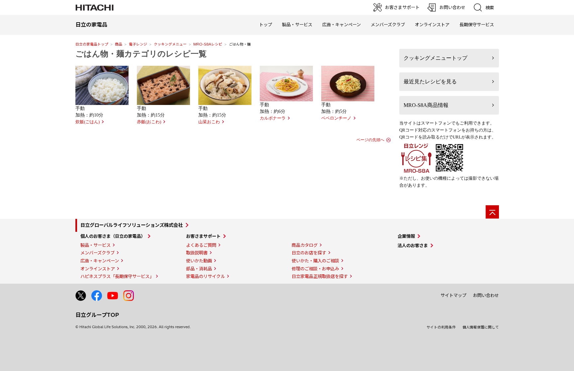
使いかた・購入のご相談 (315, 260)
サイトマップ (453, 295)
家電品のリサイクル (205, 276)
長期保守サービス (476, 24)
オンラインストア (432, 24)
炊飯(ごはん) (87, 122)
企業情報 (406, 236)
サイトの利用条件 (441, 327)
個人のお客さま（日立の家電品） (112, 236)
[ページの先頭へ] (492, 212)
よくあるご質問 (201, 245)
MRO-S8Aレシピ (207, 44)
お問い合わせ (486, 295)
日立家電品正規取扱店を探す (320, 276)
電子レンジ (138, 44)
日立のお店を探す (309, 252)
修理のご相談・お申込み (315, 268)
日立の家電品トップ (91, 44)
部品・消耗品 (199, 268)
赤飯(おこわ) (149, 122)
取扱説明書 (197, 252)
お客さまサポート (203, 236)
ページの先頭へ (370, 140)
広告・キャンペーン (99, 260)
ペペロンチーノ (336, 118)
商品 (118, 44)
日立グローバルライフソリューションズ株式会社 (131, 225)
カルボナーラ (273, 118)
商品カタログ (305, 245)
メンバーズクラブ (388, 24)
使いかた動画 (199, 260)
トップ (265, 24)
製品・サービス (95, 245)
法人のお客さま (413, 245)
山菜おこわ (209, 122)
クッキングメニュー (170, 44)
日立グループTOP (97, 315)
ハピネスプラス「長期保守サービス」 (117, 276)
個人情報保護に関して (480, 327)
